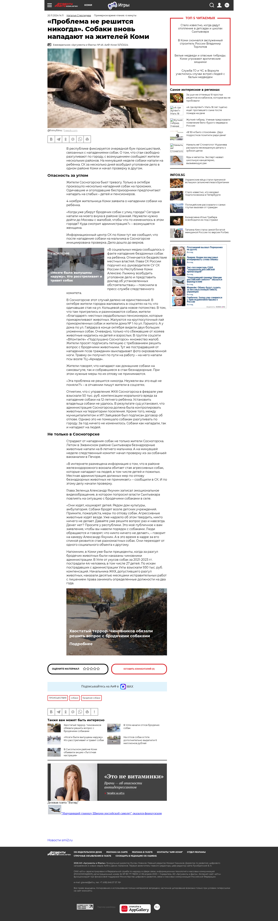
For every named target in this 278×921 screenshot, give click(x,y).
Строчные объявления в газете (92, 856)
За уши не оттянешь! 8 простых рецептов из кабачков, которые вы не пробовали (208, 97)
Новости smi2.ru (60, 840)
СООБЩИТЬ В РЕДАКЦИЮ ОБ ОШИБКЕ (136, 856)
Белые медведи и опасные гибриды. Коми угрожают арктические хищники (200, 59)
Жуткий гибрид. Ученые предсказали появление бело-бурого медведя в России (208, 122)
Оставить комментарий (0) (139, 669)
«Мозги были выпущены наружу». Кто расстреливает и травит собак (84, 739)
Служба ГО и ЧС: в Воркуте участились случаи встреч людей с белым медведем (200, 74)
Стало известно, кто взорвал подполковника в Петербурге (203, 193)
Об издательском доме (88, 852)
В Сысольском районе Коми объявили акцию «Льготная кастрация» (80, 752)
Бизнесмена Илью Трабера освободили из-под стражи (201, 218)
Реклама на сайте (117, 852)
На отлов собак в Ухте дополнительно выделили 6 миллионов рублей (140, 740)
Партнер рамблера (106, 907)
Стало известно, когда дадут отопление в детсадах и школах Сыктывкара (200, 28)
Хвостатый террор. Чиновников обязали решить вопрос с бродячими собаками (111, 633)
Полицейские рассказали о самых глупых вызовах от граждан (205, 206)
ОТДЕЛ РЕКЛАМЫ (196, 852)
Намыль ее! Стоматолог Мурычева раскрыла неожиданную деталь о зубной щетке (206, 147)
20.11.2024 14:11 (55, 15)
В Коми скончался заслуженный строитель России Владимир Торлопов (200, 43)
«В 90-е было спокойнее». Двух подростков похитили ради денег (206, 134)
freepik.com (71, 130)
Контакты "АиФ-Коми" (170, 852)
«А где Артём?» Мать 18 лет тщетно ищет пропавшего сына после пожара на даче (206, 110)
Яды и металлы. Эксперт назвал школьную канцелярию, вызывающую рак (205, 160)
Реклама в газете (142, 852)
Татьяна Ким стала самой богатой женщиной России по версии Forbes (207, 231)
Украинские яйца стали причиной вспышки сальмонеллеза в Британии (207, 181)
